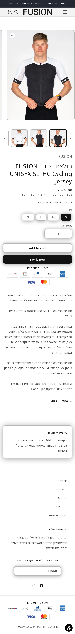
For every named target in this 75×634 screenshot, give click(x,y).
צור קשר (62, 498)
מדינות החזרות (58, 515)
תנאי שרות (60, 506)
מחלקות (62, 489)
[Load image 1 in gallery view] (58, 138)
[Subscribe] (18, 571)
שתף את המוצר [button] (58, 401)
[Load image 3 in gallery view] (19, 138)
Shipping (43, 195)
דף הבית (62, 480)
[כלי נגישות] (69, 628)
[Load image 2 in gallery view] (38, 138)
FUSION (21, 626)
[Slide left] (71, 139)
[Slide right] (4, 139)
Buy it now (37, 259)
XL (26, 218)
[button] (65, 12)
